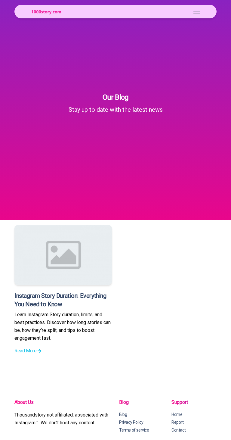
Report (177, 422)
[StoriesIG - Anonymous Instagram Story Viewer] (46, 11)
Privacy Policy (131, 422)
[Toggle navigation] (197, 11)
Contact (178, 430)
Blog (123, 414)
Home (176, 414)
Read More (26, 351)
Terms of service (134, 430)
